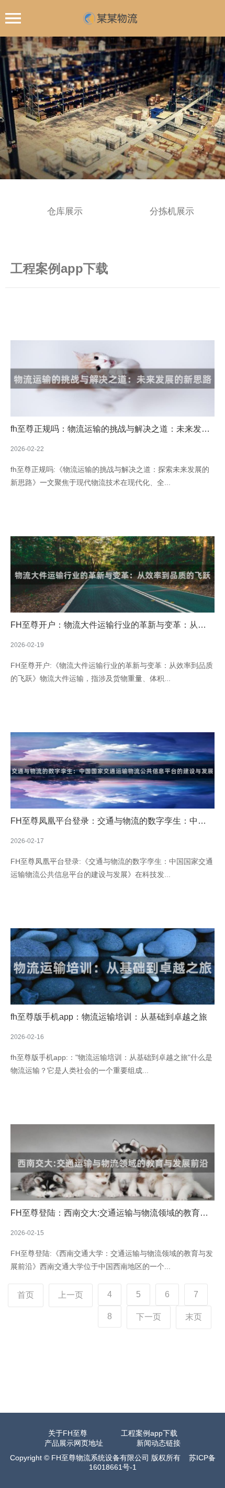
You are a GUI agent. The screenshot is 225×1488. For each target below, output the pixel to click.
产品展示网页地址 (73, 1443)
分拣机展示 (172, 211)
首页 (25, 1294)
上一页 (70, 1294)
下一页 (148, 1316)
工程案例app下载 (149, 1433)
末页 (193, 1316)
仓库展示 (65, 211)
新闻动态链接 (159, 1443)
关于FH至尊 (67, 1433)
